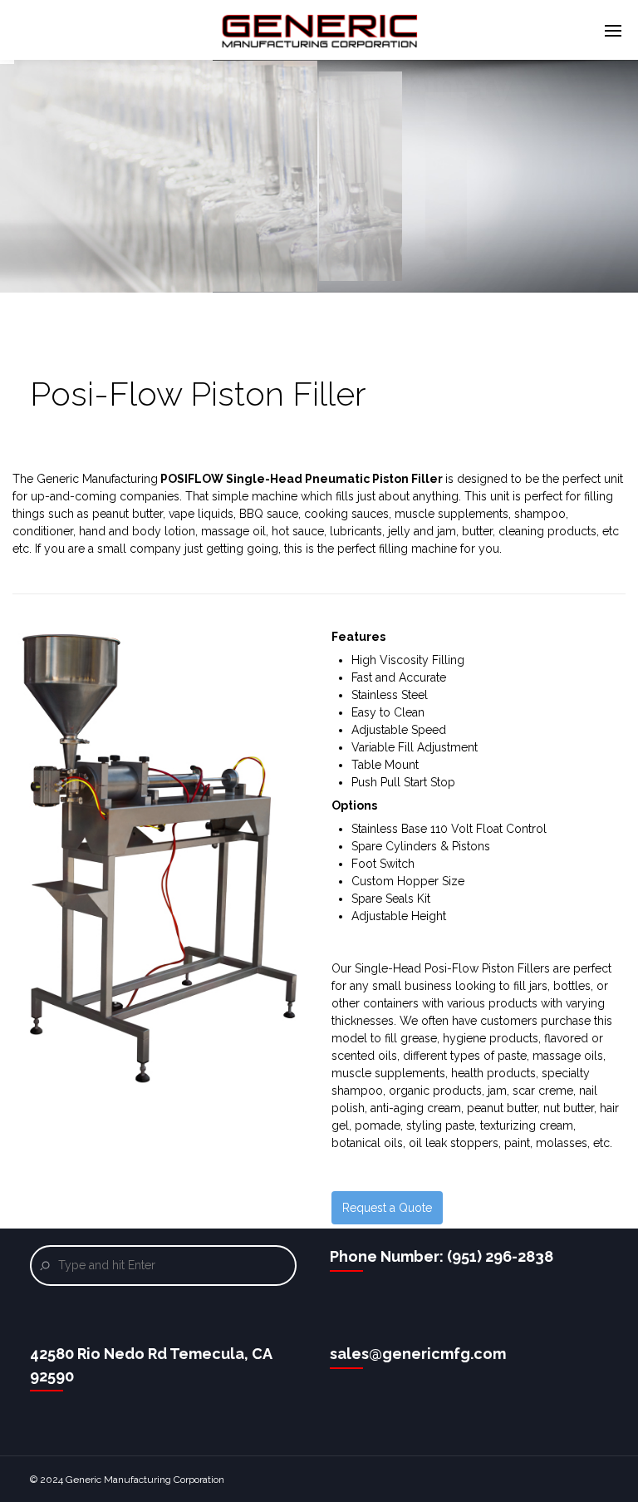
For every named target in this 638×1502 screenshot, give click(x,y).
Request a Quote (387, 1207)
